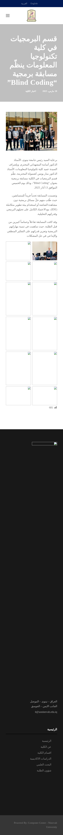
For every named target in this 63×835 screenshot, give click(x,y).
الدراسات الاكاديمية (40, 758)
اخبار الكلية (31, 91)
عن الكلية (46, 746)
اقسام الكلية (44, 752)
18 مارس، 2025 (50, 91)
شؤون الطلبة (44, 770)
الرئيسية (46, 740)
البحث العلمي (43, 764)
